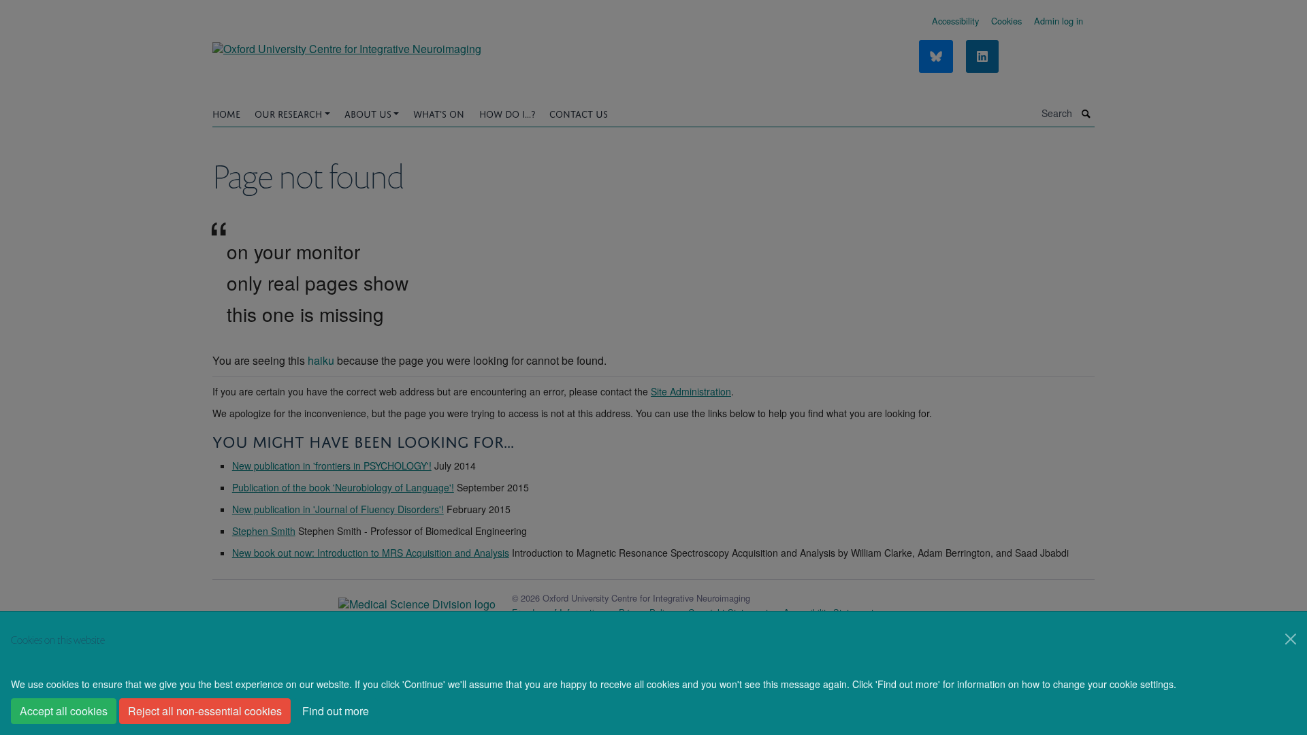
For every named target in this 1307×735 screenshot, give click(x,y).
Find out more (335, 711)
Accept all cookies (64, 711)
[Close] (1291, 639)
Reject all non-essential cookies (205, 711)
